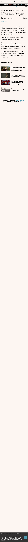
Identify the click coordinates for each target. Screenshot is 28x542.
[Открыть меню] (26, 2)
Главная (3, 10)
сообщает (20, 32)
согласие (5, 537)
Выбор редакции (5, 7)
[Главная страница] (1, 1)
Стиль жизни (9, 10)
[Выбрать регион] (17, 1)
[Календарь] (11, 1)
